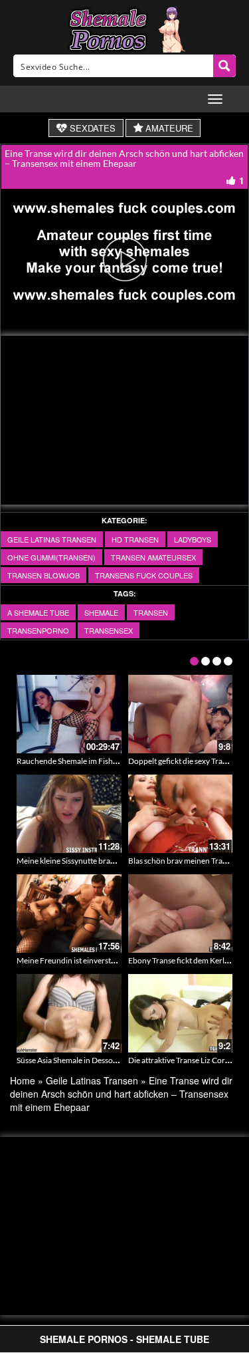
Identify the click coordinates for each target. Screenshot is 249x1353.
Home (22, 1080)
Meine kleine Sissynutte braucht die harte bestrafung (107, 861)
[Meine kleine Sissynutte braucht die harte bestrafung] (69, 814)
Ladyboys (192, 539)
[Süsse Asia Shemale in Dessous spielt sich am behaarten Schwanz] (69, 1013)
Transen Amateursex (153, 557)
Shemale (101, 612)
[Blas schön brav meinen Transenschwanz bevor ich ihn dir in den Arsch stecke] (180, 814)
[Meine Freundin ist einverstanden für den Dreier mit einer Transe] (69, 913)
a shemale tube (38, 612)
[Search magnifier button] (224, 66)
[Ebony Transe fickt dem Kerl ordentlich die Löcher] (180, 913)
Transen (150, 612)
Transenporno (38, 630)
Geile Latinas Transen (51, 539)
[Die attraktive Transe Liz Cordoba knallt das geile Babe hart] (180, 1013)
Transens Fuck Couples (144, 575)
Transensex (108, 630)
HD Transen (135, 539)
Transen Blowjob (43, 575)
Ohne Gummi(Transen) (51, 557)
